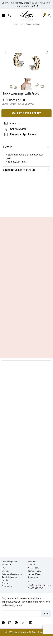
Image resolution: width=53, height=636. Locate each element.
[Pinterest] (16, 622)
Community (6, 586)
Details (7, 147)
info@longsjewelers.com (39, 585)
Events (4, 580)
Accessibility (33, 568)
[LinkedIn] (30, 622)
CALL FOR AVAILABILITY (26, 113)
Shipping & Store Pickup (19, 169)
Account (31, 561)
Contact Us (33, 577)
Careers (5, 583)
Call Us (9, 210)
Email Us (26, 210)
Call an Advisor (18, 129)
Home (15, 24)
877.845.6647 (36, 588)
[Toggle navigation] (4, 16)
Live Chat (15, 123)
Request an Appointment (23, 134)
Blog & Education (9, 577)
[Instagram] (9, 622)
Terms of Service (36, 571)
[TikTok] (23, 622)
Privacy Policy (34, 574)
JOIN (46, 613)
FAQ (3, 568)
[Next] (47, 52)
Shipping (5, 571)
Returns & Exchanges (11, 574)
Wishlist (31, 565)
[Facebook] (3, 622)
